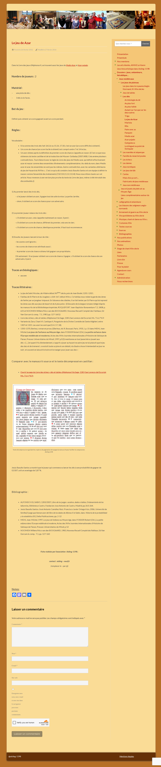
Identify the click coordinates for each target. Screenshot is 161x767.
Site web (14, 678)
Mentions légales (126, 756)
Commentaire (17, 624)
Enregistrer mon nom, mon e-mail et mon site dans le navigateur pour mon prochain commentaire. (17, 704)
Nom (14, 653)
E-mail (14, 666)
